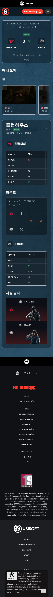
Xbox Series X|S (26, 419)
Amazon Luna (26, 444)
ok (43, 591)
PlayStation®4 (26, 434)
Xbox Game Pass (26, 414)
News (26, 555)
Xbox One (26, 424)
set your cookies (13, 592)
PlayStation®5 (27, 429)
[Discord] (26, 361)
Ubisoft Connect (26, 545)
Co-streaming (30, 11)
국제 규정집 (26, 457)
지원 (26, 560)
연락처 (27, 570)
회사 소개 (26, 550)
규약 (27, 462)
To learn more (32, 589)
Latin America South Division (22, 24)
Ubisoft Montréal (26, 401)
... (7, 27)
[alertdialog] (26, 583)
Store (26, 539)
